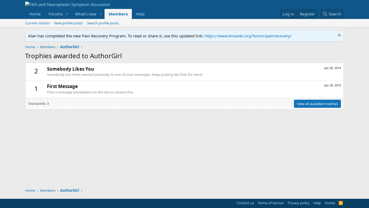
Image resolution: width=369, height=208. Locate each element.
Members (118, 14)
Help (140, 14)
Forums (56, 14)
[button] (67, 14)
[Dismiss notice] (338, 36)
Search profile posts (103, 23)
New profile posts (68, 23)
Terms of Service (271, 202)
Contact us (245, 202)
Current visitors (37, 23)
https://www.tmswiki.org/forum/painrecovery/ (248, 35)
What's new (85, 14)
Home (35, 14)
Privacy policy (299, 202)
